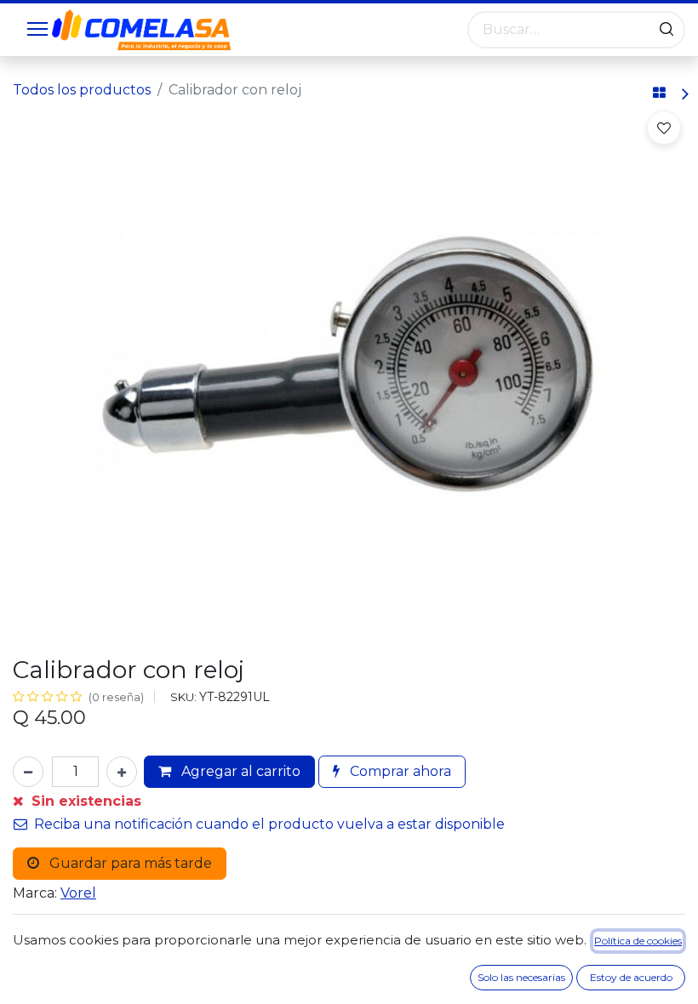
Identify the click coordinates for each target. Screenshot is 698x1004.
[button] (664, 128)
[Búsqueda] (666, 30)
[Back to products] (659, 94)
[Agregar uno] (121, 771)
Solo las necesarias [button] (521, 977)
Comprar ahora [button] (398, 771)
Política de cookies (638, 940)
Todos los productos (82, 90)
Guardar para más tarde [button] (129, 863)
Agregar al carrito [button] (239, 771)
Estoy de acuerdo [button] (631, 977)
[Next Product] (684, 94)
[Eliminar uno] (28, 771)
